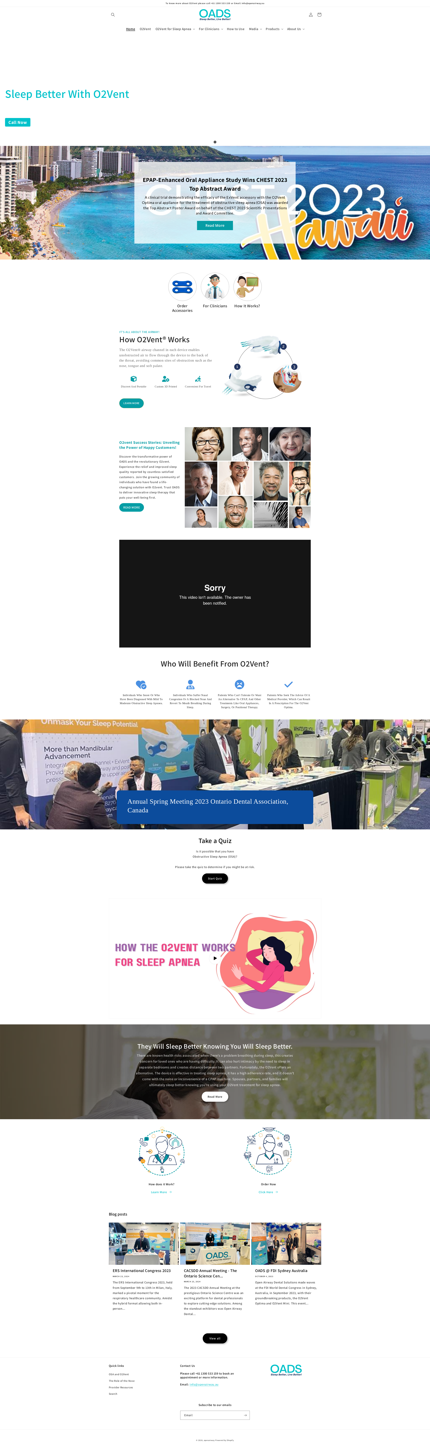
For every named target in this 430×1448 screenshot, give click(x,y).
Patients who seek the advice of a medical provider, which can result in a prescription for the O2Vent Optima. (288, 701)
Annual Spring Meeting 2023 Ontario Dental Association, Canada (207, 806)
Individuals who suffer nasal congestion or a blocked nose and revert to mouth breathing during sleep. (190, 701)
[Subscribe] (245, 1415)
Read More (215, 1097)
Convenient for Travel (198, 386)
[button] (113, 14)
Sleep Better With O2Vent (67, 93)
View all (215, 1338)
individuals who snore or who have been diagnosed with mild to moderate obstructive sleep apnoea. (141, 699)
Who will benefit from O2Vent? (215, 663)
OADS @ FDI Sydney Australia (281, 1270)
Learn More (131, 403)
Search (113, 1394)
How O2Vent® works (154, 339)
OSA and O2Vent (119, 1374)
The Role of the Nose (122, 1381)
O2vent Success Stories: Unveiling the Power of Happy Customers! (149, 445)
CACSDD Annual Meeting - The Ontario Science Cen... (210, 1273)
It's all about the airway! (139, 332)
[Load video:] (215, 958)
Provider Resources (121, 1387)
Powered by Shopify (224, 1440)
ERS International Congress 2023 (142, 1270)
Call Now (17, 122)
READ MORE (131, 507)
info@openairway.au (204, 1384)
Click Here (266, 1192)
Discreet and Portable (133, 386)
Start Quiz (215, 878)
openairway (209, 1440)
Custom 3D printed (166, 386)
